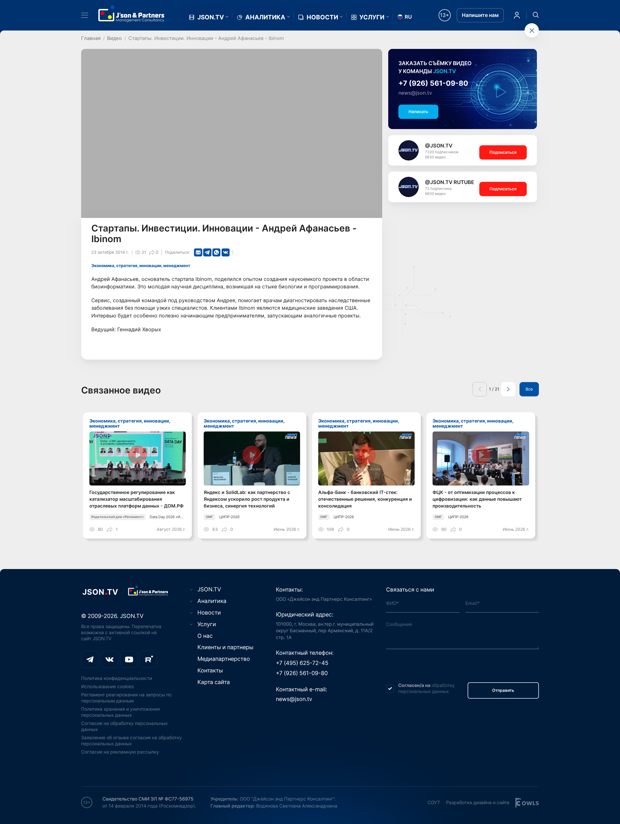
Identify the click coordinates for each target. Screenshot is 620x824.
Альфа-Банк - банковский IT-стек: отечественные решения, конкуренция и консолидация (365, 499)
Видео (114, 38)
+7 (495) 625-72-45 (302, 663)
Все (529, 389)
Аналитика (265, 17)
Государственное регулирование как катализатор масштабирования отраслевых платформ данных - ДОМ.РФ (136, 499)
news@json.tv (415, 93)
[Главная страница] (131, 13)
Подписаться (503, 152)
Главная (91, 38)
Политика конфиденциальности (116, 678)
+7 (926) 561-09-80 (433, 83)
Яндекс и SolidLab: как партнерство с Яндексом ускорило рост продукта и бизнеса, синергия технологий (247, 499)
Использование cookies (107, 686)
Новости (322, 17)
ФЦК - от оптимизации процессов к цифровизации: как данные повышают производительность (477, 499)
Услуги (371, 17)
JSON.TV (210, 17)
